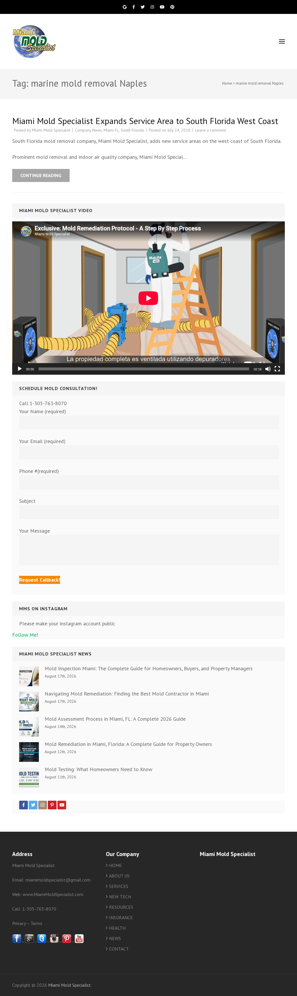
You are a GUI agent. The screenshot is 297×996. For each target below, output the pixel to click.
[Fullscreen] (277, 369)
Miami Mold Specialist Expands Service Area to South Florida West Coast (145, 120)
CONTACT (119, 949)
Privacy (19, 923)
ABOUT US (119, 876)
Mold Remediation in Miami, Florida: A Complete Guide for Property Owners (128, 744)
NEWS (115, 938)
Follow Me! (25, 634)
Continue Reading (40, 175)
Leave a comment (210, 130)
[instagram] (54, 941)
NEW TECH (120, 897)
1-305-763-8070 (39, 909)
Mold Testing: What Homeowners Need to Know (98, 769)
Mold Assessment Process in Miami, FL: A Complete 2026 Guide (115, 718)
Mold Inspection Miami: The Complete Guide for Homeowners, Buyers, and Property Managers (149, 668)
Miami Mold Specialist (51, 130)
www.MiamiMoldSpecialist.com (53, 894)
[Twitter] (33, 805)
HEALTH (117, 928)
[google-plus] (29, 941)
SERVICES (118, 886)
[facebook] (16, 941)
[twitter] (41, 941)
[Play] (20, 369)
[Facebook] (23, 805)
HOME (115, 865)
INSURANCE (121, 917)
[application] (148, 298)
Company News (88, 130)
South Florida (132, 130)
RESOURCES (121, 907)
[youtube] (79, 941)
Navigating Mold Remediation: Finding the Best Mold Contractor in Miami (127, 693)
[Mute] (268, 369)
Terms (36, 923)
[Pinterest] (52, 805)
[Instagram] (42, 805)
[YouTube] (61, 805)
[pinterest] (66, 941)
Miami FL (111, 130)
